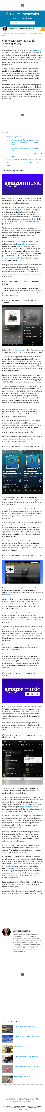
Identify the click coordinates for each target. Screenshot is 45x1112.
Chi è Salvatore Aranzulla (22, 1098)
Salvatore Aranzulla (8, 46)
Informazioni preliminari (14, 137)
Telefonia (23, 18)
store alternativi (28, 219)
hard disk (19, 827)
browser (9, 595)
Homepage (11, 1098)
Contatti (15, 1100)
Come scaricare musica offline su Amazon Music (22, 140)
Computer (16, 18)
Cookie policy (18, 1101)
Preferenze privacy (28, 1101)
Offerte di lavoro (29, 1100)
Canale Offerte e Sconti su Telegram (21, 28)
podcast (20, 210)
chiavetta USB (7, 827)
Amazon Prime (22, 244)
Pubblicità (21, 1100)
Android (5, 219)
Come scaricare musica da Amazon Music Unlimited (23, 159)
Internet (29, 18)
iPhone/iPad (22, 221)
